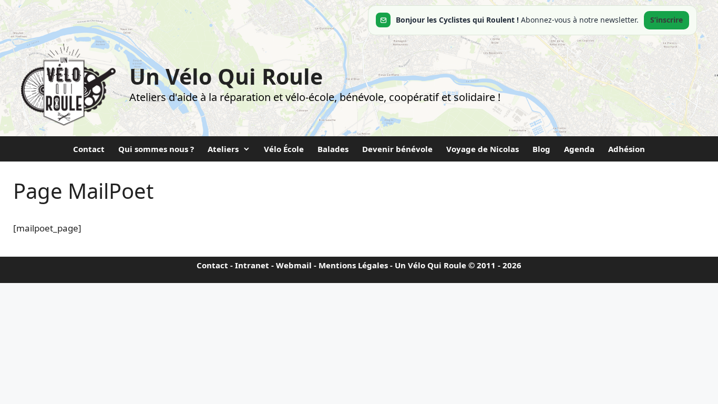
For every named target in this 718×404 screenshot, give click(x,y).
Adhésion (626, 149)
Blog (541, 149)
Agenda (579, 149)
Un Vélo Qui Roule (226, 76)
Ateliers (223, 149)
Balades (332, 149)
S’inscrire (666, 20)
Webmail (294, 265)
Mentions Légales (353, 265)
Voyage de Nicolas (482, 149)
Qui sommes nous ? (156, 149)
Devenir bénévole (397, 149)
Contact (89, 149)
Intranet (252, 265)
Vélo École (284, 149)
